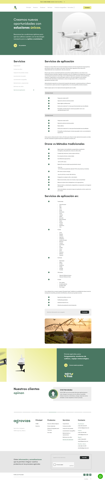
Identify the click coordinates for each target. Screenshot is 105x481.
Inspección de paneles (68, 428)
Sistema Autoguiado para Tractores (53, 429)
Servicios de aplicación (68, 439)
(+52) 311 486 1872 (82, 439)
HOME (37, 423)
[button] (71, 7)
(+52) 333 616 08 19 (82, 425)
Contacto (87, 7)
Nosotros (35, 7)
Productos (42, 7)
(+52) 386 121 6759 (82, 446)
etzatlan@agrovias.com (83, 448)
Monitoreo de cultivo (67, 437)
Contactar (84, 312)
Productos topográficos (60, 7)
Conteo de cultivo (67, 426)
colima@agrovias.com (83, 434)
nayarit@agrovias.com (83, 441)
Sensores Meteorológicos (53, 423)
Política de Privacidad (19, 474)
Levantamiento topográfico (69, 430)
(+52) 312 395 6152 (82, 432)
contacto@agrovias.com (83, 428)
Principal (28, 7)
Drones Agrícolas (51, 426)
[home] (15, 7)
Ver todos (49, 432)
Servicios (50, 7)
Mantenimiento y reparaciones (66, 434)
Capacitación (66, 423)
